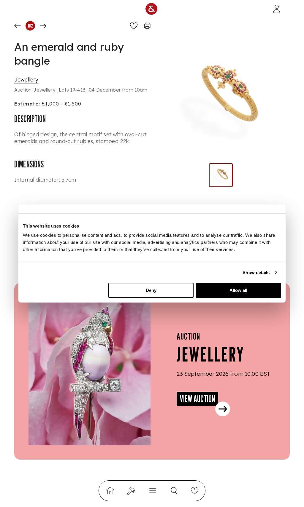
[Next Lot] (43, 25)
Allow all (238, 290)
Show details (256, 272)
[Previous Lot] (17, 25)
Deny (151, 290)
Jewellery (26, 79)
